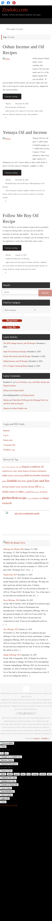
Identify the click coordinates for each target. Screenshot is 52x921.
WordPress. (45, 738)
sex (40, 498)
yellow (42, 774)
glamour (30, 265)
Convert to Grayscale (9, 785)
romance (35, 498)
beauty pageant (21, 262)
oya (25, 492)
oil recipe (30, 111)
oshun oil (12, 114)
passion (30, 491)
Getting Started (18, 390)
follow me (13, 265)
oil (25, 111)
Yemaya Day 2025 (10, 574)
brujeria (25, 466)
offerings (31, 486)
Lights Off (5, 798)
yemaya (25, 194)
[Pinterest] (14, 2)
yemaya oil (33, 194)
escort (7, 265)
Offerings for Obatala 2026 (13, 549)
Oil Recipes (21, 107)
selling (17, 269)
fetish (16, 475)
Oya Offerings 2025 (10, 629)
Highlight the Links (8, 781)
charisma (36, 262)
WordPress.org (9, 449)
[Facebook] (8, 2)
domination (42, 471)
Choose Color (6, 771)
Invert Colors (6, 788)
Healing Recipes (11, 183)
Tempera (37, 738)
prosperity (34, 114)
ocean (37, 190)
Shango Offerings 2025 (12, 655)
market (42, 265)
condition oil (37, 466)
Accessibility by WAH (8, 805)
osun (28, 114)
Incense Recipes (10, 107)
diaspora (20, 190)
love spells (27, 480)
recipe (23, 497)
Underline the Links (8, 778)
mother (32, 190)
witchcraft (7, 503)
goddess (26, 190)
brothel (29, 262)
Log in (5, 435)
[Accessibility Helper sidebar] (7, 743)
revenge (29, 498)
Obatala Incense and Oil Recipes (15, 361)
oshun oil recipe (21, 114)
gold (7, 111)
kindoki (12, 480)
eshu (4, 475)
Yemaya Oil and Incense (25, 132)
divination (33, 471)
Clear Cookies (6, 795)
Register (6, 430)
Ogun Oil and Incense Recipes (14, 351)
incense (12, 111)
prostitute (11, 269)
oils (40, 486)
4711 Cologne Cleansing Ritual (15, 366)
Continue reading (11, 96)
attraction (18, 467)
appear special (10, 262)
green (17, 774)
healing (21, 475)
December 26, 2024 (21, 103)
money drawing (21, 486)
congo (15, 471)
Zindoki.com (15, 10)
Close (3, 747)
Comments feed (9, 445)
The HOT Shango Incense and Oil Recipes (19, 343)
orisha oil (16, 194)
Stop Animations (7, 791)
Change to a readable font (11, 757)
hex (31, 475)
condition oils (7, 471)
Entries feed (7, 440)
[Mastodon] (3, 2)
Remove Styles (7, 760)
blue (23, 774)
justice (4, 481)
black (3, 774)
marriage (5, 486)
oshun (36, 111)
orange (35, 774)
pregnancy (36, 492)
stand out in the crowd (28, 269)
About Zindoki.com (19, 408)
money (21, 111)
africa (3, 467)
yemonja (40, 194)
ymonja (5, 197)
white (10, 774)
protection (10, 497)
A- (2, 753)
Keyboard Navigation (9, 764)
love (16, 111)
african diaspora (11, 190)
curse (20, 470)
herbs (27, 475)
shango (45, 498)
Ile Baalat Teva (17, 542)
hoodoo (36, 265)
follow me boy (22, 265)
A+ (6, 753)
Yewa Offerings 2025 (11, 600)
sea (21, 194)
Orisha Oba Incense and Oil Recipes (17, 356)
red (28, 774)
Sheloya (8, 103)
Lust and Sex (41, 480)
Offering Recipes (35, 183)
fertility (10, 475)
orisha (10, 194)
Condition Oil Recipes (13, 258)
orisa (43, 487)
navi (49, 774)
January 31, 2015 (21, 255)
